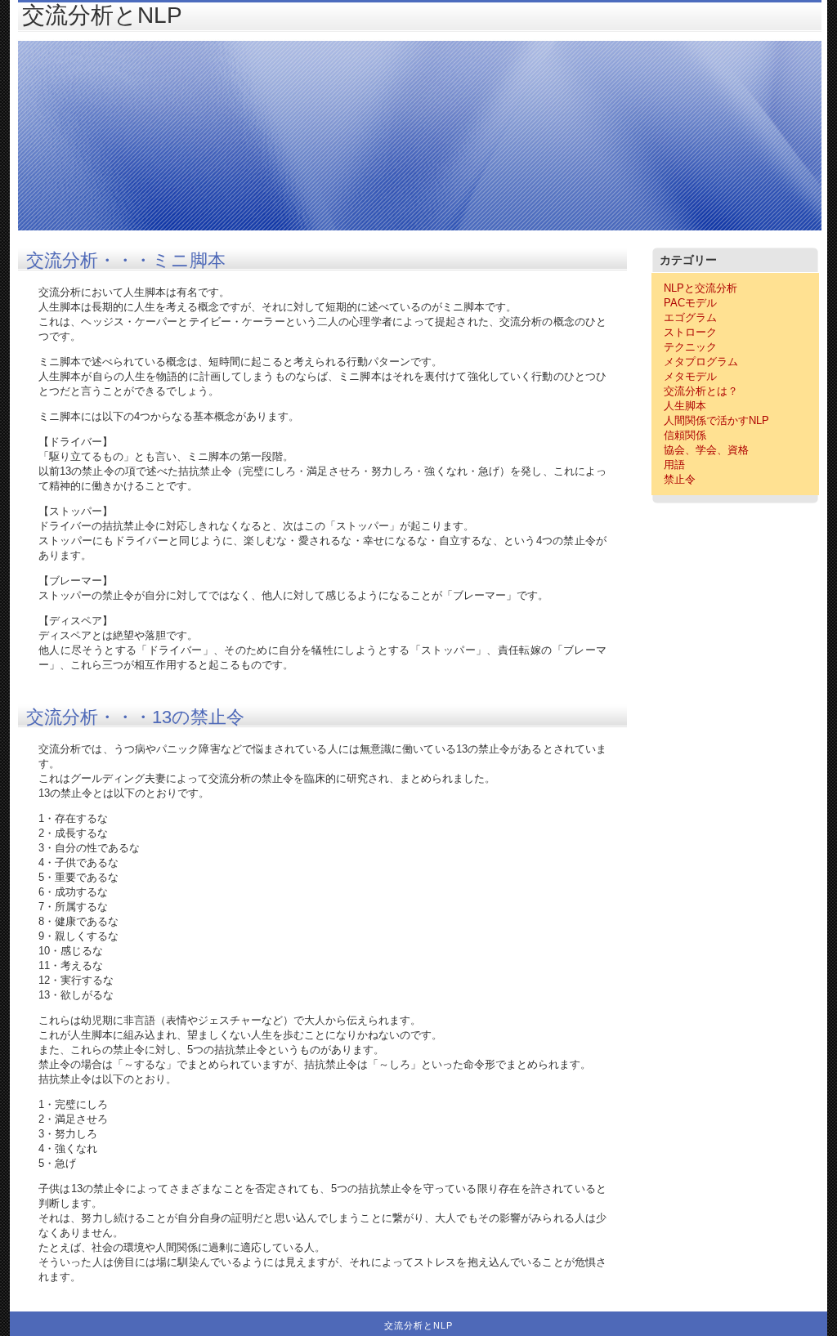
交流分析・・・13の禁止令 (135, 717)
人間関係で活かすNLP (716, 420)
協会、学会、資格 (706, 450)
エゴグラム (690, 317)
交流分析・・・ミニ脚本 (126, 260)
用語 (674, 464)
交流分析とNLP (102, 15)
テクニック (690, 347)
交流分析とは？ (701, 391)
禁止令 (680, 479)
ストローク (690, 332)
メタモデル (690, 376)
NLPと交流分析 (700, 288)
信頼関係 (685, 435)
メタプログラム (701, 361)
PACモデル (690, 303)
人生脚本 (685, 406)
